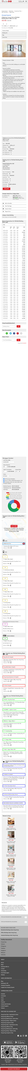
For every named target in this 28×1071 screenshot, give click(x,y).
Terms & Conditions (18, 1064)
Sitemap (3, 974)
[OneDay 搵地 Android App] (19, 1042)
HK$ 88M (11, 866)
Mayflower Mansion (11, 851)
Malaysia (3, 952)
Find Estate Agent (5, 972)
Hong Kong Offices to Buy (7, 1026)
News (2, 964)
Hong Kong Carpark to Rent (7, 1022)
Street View (4, 37)
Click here (14, 526)
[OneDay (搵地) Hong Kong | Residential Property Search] (7, 1)
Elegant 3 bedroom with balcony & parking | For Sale (11, 856)
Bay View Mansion (11, 825)
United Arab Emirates (6, 1004)
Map (3, 35)
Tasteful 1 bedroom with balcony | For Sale (11, 895)
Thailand (3, 948)
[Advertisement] (14, 117)
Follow (6, 188)
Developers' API (4, 983)
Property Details (5, 30)
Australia (3, 994)
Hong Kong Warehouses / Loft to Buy (9, 1028)
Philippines (3, 946)
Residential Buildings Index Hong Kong (10, 930)
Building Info (4, 32)
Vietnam (3, 944)
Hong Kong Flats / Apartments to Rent (9, 1014)
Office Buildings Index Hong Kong (8, 932)
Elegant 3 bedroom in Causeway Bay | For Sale (11, 829)
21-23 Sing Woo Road (11, 838)
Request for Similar (14, 1069)
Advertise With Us (5, 966)
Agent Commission (7, 469)
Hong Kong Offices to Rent (7, 1016)
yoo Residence (11, 878)
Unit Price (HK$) (6, 460)
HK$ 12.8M (11, 893)
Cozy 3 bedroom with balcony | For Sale (11, 842)
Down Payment (6, 465)
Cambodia (3, 996)
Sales (4, 224)
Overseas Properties (5, 985)
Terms (4, 474)
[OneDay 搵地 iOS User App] (8, 1042)
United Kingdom (4, 1006)
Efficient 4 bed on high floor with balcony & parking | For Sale (11, 869)
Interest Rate (18, 469)
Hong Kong (3, 942)
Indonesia (3, 954)
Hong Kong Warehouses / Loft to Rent (9, 1018)
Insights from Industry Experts (7, 987)
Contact (3, 968)
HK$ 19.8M (11, 853)
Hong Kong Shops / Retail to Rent (8, 1020)
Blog (2, 981)
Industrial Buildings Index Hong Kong (9, 935)
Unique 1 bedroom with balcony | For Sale (11, 882)
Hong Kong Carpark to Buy (7, 1032)
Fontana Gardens (11, 865)
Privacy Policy (24, 1064)
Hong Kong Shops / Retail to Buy (8, 1030)
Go (18, 326)
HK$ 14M (11, 880)
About (2, 962)
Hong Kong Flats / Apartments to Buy (9, 1024)
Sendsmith (24, 343)
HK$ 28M (11, 826)
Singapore (3, 950)
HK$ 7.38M (11, 840)
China (2, 998)
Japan (2, 1000)
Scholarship (3, 970)
